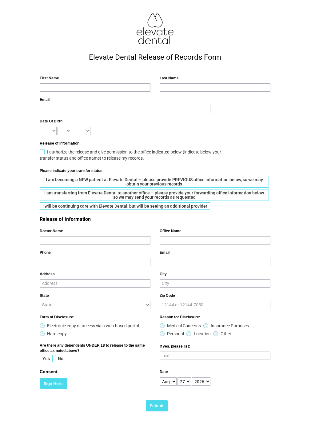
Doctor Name (51, 231)
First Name (49, 78)
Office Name (170, 231)
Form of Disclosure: (57, 317)
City (163, 274)
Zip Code (167, 295)
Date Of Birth (51, 121)
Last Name (169, 78)
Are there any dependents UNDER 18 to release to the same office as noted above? (92, 348)
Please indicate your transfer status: (72, 171)
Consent (49, 371)
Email (45, 100)
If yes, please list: (175, 346)
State (44, 295)
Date (164, 372)
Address (47, 274)
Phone (45, 252)
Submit (157, 405)
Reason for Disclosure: (180, 317)
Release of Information (59, 143)
